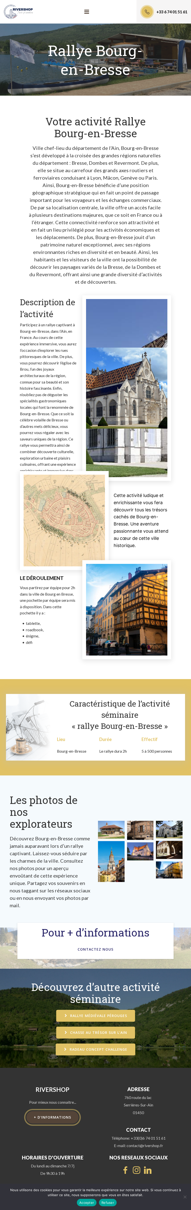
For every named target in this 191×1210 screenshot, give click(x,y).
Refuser (107, 1203)
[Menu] (86, 12)
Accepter (86, 1203)
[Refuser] (184, 1196)
